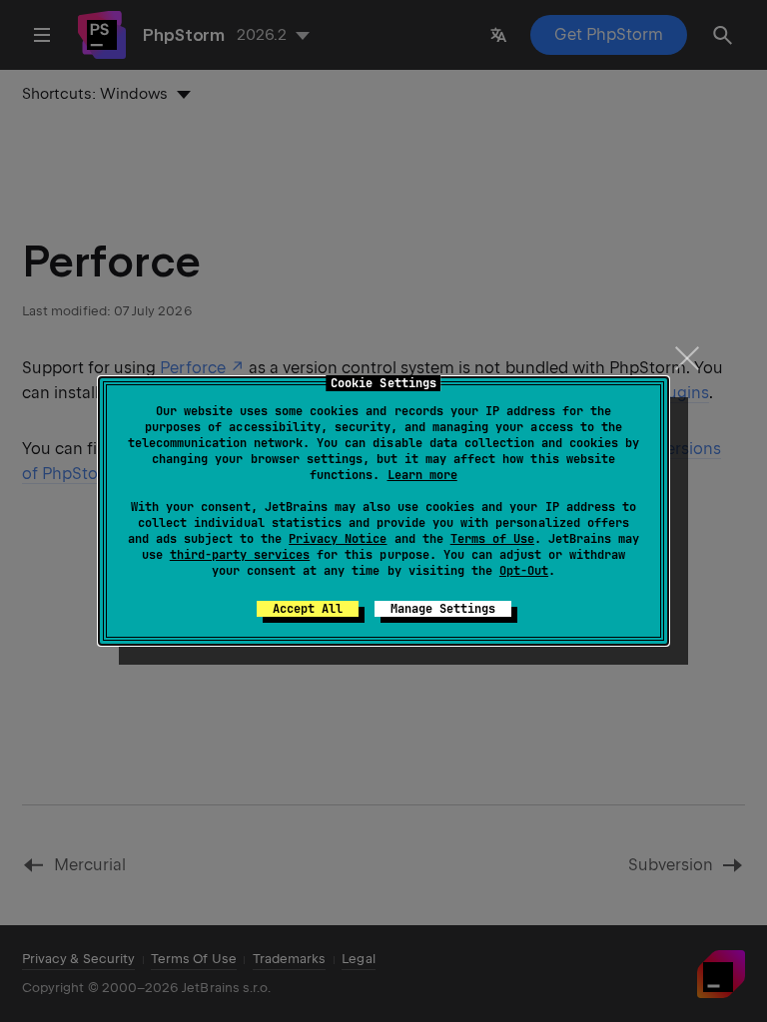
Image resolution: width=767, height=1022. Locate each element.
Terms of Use (492, 539)
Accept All (308, 609)
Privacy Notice (337, 539)
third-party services (240, 555)
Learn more (422, 475)
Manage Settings (442, 609)
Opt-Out (523, 571)
